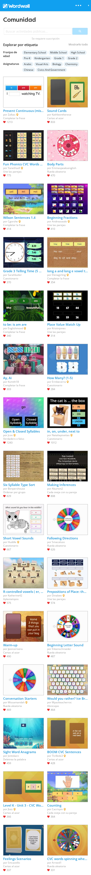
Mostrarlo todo (78, 44)
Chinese (28, 70)
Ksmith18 (13, 382)
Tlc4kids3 (57, 756)
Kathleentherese (61, 114)
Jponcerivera (15, 649)
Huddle (12, 542)
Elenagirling (59, 275)
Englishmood (15, 328)
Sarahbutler (15, 275)
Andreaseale (59, 221)
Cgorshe (13, 221)
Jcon (10, 435)
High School (78, 52)
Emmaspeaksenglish (64, 168)
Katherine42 (15, 595)
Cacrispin (57, 809)
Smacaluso (58, 542)
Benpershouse (16, 488)
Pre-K (27, 58)
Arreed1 (57, 862)
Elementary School (35, 52)
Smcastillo (14, 862)
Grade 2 (72, 58)
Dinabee (57, 595)
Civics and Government (51, 70)
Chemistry (71, 64)
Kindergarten (42, 58)
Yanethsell (14, 168)
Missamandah (16, 702)
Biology (56, 64)
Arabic (28, 64)
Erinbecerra (59, 382)
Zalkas (11, 114)
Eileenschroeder (61, 649)
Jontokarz (13, 756)
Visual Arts (42, 64)
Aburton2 (57, 488)
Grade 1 (59, 58)
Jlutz (10, 809)
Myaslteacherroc (62, 702)
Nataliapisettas (61, 435)
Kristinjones (59, 328)
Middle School (58, 52)
